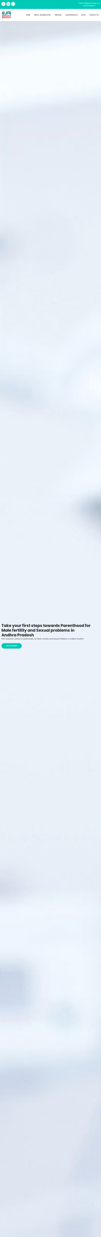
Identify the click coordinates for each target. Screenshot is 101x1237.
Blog (83, 15)
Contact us (94, 15)
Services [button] (58, 15)
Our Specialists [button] (71, 15)
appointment (11, 646)
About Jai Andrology (42, 15)
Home (28, 15)
